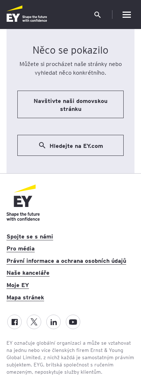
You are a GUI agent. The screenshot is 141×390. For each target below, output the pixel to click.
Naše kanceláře (28, 272)
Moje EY (18, 285)
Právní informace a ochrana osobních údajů (66, 260)
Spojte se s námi (30, 236)
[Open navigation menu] (126, 14)
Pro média (21, 248)
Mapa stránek (25, 297)
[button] (97, 14)
